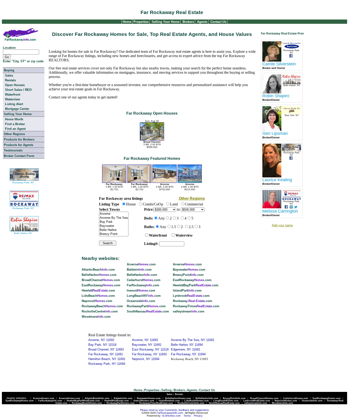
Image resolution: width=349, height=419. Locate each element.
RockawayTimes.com (196, 306)
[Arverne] (113, 214)
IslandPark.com (187, 290)
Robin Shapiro (275, 95)
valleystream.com (188, 311)
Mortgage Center (17, 109)
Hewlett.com (98, 290)
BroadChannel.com (101, 280)
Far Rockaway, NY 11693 (149, 354)
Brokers (188, 22)
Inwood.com (141, 290)
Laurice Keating (277, 179)
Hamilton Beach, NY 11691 (106, 359)
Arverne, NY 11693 (145, 340)
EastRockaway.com (192, 280)
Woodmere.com (96, 316)
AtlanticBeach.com (98, 269)
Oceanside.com (141, 301)
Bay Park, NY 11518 (102, 344)
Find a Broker (15, 124)
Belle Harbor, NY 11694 (187, 344)
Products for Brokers (19, 139)
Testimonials (13, 150)
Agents (202, 22)
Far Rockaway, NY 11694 (188, 354)
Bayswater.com (189, 269)
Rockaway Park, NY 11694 (106, 363)
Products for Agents (18, 145)
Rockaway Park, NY (23, 182)
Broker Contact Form (19, 156)
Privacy (198, 415)
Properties (140, 22)
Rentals (10, 80)
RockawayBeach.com (102, 306)
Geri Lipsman (275, 133)
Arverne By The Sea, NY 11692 (192, 340)
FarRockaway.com (143, 285)
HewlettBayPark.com (195, 285)
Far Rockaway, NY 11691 (105, 354)
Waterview (12, 99)
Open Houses (15, 85)
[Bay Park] (113, 222)
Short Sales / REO (18, 90)
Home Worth (14, 119)
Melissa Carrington (280, 211)
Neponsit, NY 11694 (145, 359)
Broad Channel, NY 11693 (106, 349)
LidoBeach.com (98, 295)
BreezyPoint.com (188, 275)
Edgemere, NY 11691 (185, 349)
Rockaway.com (192, 301)
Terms (187, 415)
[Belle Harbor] (113, 230)
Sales (9, 75)
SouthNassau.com (148, 311)
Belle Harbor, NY (23, 233)
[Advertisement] (326, 98)
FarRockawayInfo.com (169, 412)
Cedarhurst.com (143, 280)
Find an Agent (15, 129)
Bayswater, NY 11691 (146, 344)
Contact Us (218, 22)
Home (126, 22)
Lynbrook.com (191, 295)
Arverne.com (141, 264)
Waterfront (12, 94)
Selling (166, 390)
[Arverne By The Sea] (113, 218)
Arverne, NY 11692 (101, 340)
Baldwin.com (139, 269)
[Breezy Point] (113, 234)
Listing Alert (14, 104)
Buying (9, 70)
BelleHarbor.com (99, 275)
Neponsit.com (97, 301)
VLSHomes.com (171, 415)
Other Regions (14, 134)
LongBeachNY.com (144, 295)
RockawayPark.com (146, 306)
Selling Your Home (165, 22)
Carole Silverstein (279, 64)
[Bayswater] (113, 226)
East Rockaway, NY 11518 (150, 349)
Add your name (282, 225)
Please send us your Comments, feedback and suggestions (174, 410)
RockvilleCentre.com (100, 311)
